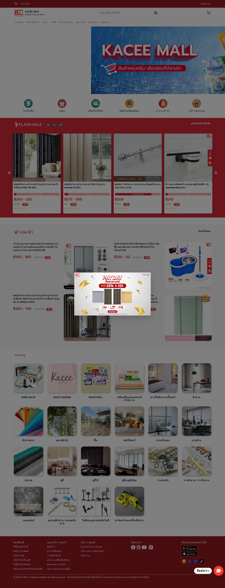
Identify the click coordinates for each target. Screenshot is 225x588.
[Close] (148, 275)
